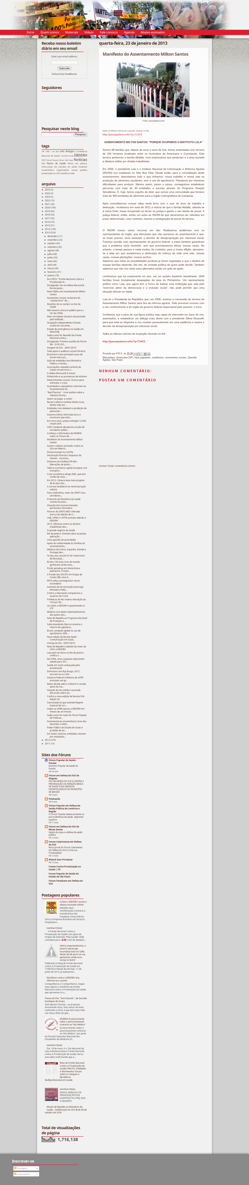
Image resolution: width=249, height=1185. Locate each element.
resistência (65, 173)
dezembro (52, 236)
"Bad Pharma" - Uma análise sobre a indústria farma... (65, 394)
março (51, 268)
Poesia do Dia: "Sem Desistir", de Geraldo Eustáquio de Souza (66, 1000)
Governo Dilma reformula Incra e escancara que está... (64, 416)
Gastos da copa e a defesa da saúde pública (65, 833)
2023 (47, 196)
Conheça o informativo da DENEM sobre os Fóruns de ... (64, 435)
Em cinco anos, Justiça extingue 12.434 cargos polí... (66, 422)
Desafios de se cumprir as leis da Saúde (64, 305)
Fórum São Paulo (66, 160)
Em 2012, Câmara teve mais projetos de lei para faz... (66, 482)
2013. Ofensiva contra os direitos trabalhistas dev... (63, 525)
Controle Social (67, 156)
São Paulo (117, 360)
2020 (47, 207)
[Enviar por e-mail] (135, 354)
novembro (52, 239)
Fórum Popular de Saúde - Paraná (63, 762)
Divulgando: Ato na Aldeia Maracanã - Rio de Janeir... (66, 287)
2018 (47, 214)
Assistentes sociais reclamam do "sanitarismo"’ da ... (63, 299)
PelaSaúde (54, 798)
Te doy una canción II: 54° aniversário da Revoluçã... (66, 557)
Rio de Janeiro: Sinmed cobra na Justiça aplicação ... (66, 535)
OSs (43, 163)
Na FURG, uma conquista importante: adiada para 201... (66, 660)
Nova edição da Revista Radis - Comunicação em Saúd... (62, 638)
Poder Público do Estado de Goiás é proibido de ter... (65, 729)
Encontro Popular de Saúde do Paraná (63, 767)
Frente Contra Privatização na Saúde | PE (65, 868)
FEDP (44, 160)
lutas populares (143, 357)
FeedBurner (71, 74)
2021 (47, 204)
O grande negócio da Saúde (61, 530)
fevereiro (52, 271)
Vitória (70, 163)
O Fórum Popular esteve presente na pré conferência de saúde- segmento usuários (66, 817)
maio (50, 261)
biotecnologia (47, 167)
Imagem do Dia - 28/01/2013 (61, 347)
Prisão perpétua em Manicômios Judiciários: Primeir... (63, 570)
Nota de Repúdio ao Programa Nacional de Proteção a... (67, 619)
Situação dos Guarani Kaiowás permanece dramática (62, 507)
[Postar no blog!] (138, 354)
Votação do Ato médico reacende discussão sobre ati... (64, 692)
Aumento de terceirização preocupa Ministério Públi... (65, 588)
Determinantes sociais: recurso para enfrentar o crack (65, 381)
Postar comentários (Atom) (121, 465)
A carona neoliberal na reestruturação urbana (66, 488)
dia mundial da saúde (65, 166)
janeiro (51, 275)
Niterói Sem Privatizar (61, 859)
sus (72, 173)
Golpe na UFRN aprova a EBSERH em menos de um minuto (65, 710)
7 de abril (54, 151)
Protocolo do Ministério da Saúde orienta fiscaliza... (64, 501)
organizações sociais (67, 170)
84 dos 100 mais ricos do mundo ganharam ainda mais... (63, 563)
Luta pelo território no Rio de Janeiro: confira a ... (65, 654)
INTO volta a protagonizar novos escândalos (63, 582)
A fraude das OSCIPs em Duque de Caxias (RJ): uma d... (64, 576)
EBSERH (80, 155)
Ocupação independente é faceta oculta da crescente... (64, 324)
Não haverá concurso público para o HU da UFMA (65, 312)
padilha (83, 170)
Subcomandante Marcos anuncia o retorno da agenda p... (64, 626)
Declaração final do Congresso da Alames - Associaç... (64, 457)
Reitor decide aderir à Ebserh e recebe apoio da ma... (66, 685)
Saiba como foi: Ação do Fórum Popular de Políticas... (67, 717)
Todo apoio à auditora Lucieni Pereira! (66, 351)
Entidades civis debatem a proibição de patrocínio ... (67, 410)
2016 (47, 221)
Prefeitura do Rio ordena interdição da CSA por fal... (66, 601)
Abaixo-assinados (153, 32)
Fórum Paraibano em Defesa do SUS (66, 882)
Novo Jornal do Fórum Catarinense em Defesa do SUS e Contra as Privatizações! (65, 850)
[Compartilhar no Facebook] (145, 354)
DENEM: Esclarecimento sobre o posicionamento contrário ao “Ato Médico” (72, 1021)
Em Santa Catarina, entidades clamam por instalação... (66, 735)
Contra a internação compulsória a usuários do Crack (64, 594)
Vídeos (89, 32)
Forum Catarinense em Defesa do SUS (65, 843)
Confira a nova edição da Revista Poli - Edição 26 (66, 698)
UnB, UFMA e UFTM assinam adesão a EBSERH (66, 519)
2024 (47, 193)
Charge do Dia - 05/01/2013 (61, 643)
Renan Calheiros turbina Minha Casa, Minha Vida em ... (66, 403)
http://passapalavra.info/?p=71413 (122, 134)
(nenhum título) (54, 928)
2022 (47, 200)
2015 (47, 225)
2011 (47, 743)
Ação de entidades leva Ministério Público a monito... (64, 362)
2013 (47, 232)
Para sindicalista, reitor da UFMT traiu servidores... (66, 494)
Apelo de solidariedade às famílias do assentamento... (66, 545)
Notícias (80, 159)
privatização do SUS (51, 173)
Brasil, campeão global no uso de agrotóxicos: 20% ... (64, 632)
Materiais (71, 32)
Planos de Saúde (56, 163)
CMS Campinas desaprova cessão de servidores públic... (66, 428)
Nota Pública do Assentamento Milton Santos (66, 293)
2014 (47, 229)
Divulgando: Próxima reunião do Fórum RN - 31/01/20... (67, 343)
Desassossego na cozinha (60, 452)
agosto (51, 250)
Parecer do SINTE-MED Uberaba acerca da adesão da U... (63, 513)
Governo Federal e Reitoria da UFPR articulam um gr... (65, 679)
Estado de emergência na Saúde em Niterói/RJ (65, 330)
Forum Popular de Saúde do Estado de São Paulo (64, 875)
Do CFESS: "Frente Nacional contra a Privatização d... (65, 281)
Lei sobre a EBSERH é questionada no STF (66, 607)
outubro (51, 243)
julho (50, 254)
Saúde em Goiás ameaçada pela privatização (63, 667)
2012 (47, 739)
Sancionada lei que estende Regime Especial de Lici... (65, 704)
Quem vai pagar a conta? (59, 398)
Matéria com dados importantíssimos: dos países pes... (66, 613)
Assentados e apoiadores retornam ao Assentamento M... (66, 388)
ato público (81, 163)
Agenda (129, 32)
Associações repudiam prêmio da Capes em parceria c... (64, 368)
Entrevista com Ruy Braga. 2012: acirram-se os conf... (63, 673)
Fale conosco (109, 32)
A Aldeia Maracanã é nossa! (61, 373)
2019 (47, 211)
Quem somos (49, 32)
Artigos (70, 151)
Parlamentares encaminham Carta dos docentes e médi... (66, 723)
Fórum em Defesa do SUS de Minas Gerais (64, 828)
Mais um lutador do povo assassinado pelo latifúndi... (66, 318)
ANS (62, 151)
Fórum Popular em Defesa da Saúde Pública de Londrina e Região (64, 808)
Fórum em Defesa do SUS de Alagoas (64, 777)
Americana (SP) (124, 357)
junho (50, 257)
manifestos (158, 357)
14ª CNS (45, 151)
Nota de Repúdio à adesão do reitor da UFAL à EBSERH (66, 648)
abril (49, 264)
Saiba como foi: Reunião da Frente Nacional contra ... (64, 337)
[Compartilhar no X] (142, 354)
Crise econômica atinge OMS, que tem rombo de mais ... (66, 476)
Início (30, 32)
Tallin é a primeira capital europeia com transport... (67, 469)
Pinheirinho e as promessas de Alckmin (67, 376)
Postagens (21, 1168)
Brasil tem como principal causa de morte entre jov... (65, 356)
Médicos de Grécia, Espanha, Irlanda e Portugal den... (66, 551)
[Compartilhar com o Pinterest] (149, 354)
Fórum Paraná (52, 160)
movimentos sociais (175, 357)
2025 (47, 189)
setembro (52, 246)
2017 (47, 218)
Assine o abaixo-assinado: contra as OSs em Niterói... (65, 447)
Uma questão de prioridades (61, 539)
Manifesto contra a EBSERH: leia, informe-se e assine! (63, 979)
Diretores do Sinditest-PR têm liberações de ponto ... (62, 463)
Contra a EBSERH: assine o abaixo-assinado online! (73, 903)
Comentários (23, 1174)
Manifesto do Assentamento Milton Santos (65, 441)
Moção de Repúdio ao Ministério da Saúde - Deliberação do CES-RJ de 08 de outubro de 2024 (66, 1109)
